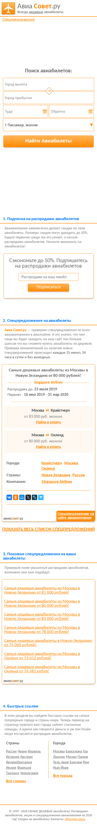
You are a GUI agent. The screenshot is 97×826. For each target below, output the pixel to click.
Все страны (16, 781)
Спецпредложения (18, 20)
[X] (28, 497)
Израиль (34, 751)
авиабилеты (40, 8)
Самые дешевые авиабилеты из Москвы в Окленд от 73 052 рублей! (42, 656)
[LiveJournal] (34, 497)
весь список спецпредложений (48, 529)
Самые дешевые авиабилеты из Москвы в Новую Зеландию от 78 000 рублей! (42, 630)
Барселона (74, 751)
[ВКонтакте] (9, 497)
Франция (24, 768)
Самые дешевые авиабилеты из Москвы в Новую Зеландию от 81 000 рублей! (42, 590)
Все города (62, 776)
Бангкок (76, 762)
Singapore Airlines (57, 482)
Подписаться (48, 287)
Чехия (22, 751)
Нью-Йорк (60, 768)
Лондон (59, 757)
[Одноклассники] (15, 497)
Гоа (85, 751)
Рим (86, 762)
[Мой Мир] (22, 497)
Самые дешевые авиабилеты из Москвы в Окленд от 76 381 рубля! (42, 669)
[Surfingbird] (41, 497)
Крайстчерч (52, 463)
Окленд (48, 469)
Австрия (26, 757)
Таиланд (12, 773)
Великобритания (19, 762)
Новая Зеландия (56, 475)
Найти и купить (48, 422)
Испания (12, 757)
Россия (78, 475)
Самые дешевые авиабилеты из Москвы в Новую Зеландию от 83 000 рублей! (42, 616)
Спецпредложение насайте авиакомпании (76, 516)
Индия (11, 768)
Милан (71, 757)
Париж (83, 757)
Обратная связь (75, 819)
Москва (71, 463)
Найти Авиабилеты (48, 141)
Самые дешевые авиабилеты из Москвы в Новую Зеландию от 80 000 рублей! (42, 603)
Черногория (29, 773)
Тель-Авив (61, 762)
